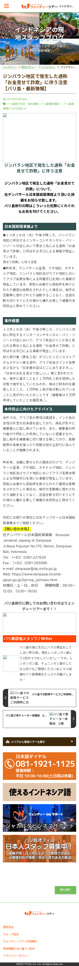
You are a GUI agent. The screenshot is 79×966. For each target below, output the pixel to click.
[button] (6, 6)
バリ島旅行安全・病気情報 (22, 104)
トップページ (10, 67)
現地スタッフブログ (32, 67)
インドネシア (49, 67)
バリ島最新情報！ (50, 104)
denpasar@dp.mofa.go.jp (36, 568)
